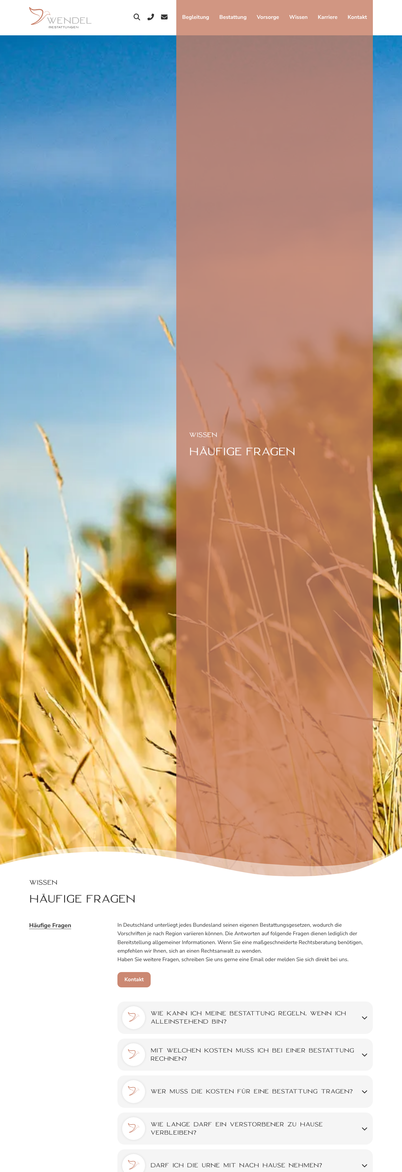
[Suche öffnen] (137, 17)
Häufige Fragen (50, 926)
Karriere (328, 17)
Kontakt (357, 17)
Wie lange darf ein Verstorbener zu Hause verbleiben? (236, 1128)
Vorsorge (268, 17)
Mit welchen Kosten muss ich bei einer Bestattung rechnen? (252, 1054)
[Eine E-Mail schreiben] (164, 17)
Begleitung (195, 17)
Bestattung (233, 17)
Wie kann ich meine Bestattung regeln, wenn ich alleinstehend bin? (248, 1017)
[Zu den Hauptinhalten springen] (60, 17)
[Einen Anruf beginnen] (150, 17)
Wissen (298, 17)
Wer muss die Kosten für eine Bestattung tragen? (251, 1091)
